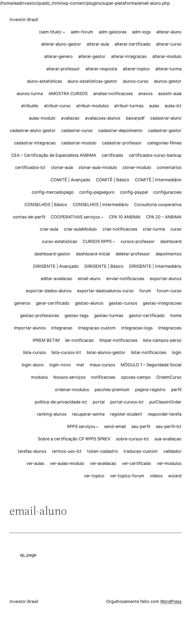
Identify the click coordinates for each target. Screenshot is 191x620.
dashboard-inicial (93, 253)
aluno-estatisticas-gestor (92, 81)
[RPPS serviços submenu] (97, 426)
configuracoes (167, 192)
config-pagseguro (97, 192)
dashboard (170, 241)
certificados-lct (30, 167)
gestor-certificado (147, 315)
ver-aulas (35, 463)
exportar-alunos (165, 278)
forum (145, 290)
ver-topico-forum (127, 475)
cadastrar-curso (77, 130)
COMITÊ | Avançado (70, 179)
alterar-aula (98, 44)
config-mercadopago (53, 192)
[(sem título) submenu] (64, 32)
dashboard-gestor (52, 253)
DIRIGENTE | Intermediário (155, 266)
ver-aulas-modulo (67, 463)
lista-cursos (34, 352)
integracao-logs (137, 327)
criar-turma (154, 229)
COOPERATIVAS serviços (75, 216)
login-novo (60, 364)
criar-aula (49, 229)
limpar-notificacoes (118, 340)
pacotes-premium (112, 389)
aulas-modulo (42, 118)
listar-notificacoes (148, 352)
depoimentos (168, 253)
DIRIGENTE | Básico (103, 266)
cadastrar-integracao (35, 142)
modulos (39, 377)
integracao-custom (97, 327)
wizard (174, 475)
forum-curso (169, 290)
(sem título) (50, 31)
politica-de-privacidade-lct (61, 401)
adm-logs (141, 31)
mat (80, 364)
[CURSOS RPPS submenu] (114, 241)
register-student (126, 414)
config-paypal (134, 192)
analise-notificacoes (113, 93)
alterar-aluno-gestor (61, 44)
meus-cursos (102, 364)
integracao (61, 327)
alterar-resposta (101, 68)
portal (99, 401)
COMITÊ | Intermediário (158, 179)
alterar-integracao (129, 56)
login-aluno (33, 364)
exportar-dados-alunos (49, 290)
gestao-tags (77, 315)
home (175, 315)
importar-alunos (30, 327)
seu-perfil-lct (168, 426)
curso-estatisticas (59, 241)
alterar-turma (168, 68)
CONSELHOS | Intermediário (101, 204)
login (176, 352)
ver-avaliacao (103, 463)
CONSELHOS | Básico (45, 204)
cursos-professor (138, 241)
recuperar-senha (88, 414)
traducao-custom (140, 451)
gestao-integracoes (162, 303)
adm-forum (82, 31)
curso (176, 229)
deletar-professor (133, 253)
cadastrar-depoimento (120, 130)
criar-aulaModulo (80, 229)
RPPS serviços (81, 426)
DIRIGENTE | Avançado (56, 266)
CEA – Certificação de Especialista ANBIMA (53, 155)
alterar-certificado (132, 44)
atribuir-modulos (92, 105)
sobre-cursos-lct (132, 438)
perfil (176, 389)
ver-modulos (169, 463)
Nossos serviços (69, 377)
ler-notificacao (79, 340)
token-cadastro (102, 451)
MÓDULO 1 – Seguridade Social (151, 364)
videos (156, 475)
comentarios (169, 167)
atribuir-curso (57, 105)
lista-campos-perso (162, 340)
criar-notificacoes (119, 229)
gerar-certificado (52, 303)
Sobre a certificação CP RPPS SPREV (74, 438)
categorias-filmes (164, 142)
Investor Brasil (24, 19)
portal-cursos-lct (127, 401)
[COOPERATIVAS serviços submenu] (102, 217)
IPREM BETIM (46, 340)
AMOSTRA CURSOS (68, 93)
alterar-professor (63, 68)
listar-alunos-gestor (106, 352)
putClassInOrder (165, 401)
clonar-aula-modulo (97, 167)
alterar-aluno (168, 31)
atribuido (29, 105)
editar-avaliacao (56, 278)
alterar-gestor (92, 56)
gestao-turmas (108, 315)
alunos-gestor (167, 81)
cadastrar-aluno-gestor (33, 130)
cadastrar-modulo (78, 142)
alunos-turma (30, 93)
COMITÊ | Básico (112, 179)
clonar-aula (62, 167)
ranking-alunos (51, 414)
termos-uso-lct (67, 451)
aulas (154, 105)
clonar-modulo (137, 167)
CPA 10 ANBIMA (124, 216)
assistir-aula (169, 93)
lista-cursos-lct (66, 352)
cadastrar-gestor (164, 130)
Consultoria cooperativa (157, 204)
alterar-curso (168, 44)
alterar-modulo (166, 56)
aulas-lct (173, 105)
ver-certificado (136, 463)
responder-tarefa (164, 414)
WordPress (170, 601)
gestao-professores (39, 315)
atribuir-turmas (128, 105)
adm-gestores (112, 31)
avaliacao (70, 118)
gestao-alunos (89, 303)
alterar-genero (58, 56)
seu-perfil (140, 426)
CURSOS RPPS (97, 241)
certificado (112, 155)
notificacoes (103, 377)
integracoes (169, 327)
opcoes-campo (136, 377)
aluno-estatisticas (44, 81)
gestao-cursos (123, 303)
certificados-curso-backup (155, 155)
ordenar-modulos (72, 389)
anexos (145, 93)
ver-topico (94, 475)
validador (172, 451)
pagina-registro (150, 389)
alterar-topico (136, 68)
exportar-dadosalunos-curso (105, 290)
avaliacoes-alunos (102, 118)
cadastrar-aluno (165, 118)
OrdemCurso (168, 377)
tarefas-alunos (32, 451)
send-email (115, 426)
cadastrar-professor (122, 142)
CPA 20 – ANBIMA (163, 216)
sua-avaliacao (167, 438)
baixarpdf (135, 118)
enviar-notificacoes (125, 278)
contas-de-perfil (29, 216)
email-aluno (89, 278)
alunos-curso (135, 81)
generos (22, 303)
